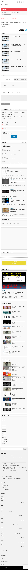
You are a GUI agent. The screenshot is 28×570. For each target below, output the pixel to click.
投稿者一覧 (3, 564)
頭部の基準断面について (16, 336)
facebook (21, 2)
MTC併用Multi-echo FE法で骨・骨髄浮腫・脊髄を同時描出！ (12, 457)
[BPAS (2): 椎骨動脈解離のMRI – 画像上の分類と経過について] (7, 389)
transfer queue (22, 99)
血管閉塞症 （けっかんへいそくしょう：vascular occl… (18, 67)
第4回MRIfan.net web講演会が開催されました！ (11, 154)
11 (21, 502)
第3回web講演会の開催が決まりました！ (10, 158)
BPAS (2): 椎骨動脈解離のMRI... (17, 388)
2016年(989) (4, 439)
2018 (2, 531)
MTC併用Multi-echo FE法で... (17, 316)
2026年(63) (4, 418)
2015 (2, 544)
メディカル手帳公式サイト (6, 489)
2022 (2, 513)
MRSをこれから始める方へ (15, 171)
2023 (2, 509)
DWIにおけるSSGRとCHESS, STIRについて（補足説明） (17, 182)
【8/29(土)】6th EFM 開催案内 (7, 476)
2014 (2, 548)
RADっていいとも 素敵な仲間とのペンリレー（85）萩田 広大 (13, 455)
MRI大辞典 (6, 4)
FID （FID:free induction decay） (17, 51)
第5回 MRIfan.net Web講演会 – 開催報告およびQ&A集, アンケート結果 (14, 470)
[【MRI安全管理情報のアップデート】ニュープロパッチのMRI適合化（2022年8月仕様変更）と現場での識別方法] (7, 327)
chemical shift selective (15, 36)
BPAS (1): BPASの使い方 (16, 331)
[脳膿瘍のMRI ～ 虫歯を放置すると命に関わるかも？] (7, 384)
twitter (19, 2)
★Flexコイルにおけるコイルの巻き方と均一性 (17, 201)
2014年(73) (4, 443)
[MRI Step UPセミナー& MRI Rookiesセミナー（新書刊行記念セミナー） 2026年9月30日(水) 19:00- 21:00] (7, 312)
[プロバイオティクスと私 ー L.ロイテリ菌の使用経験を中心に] (7, 379)
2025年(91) (4, 420)
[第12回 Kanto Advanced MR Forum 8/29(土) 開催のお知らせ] (7, 352)
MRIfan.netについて (5, 555)
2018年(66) (4, 435)
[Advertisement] (14, 239)
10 (9, 511)
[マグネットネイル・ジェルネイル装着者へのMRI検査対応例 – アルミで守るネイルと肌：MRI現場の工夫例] (7, 307)
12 (23, 502)
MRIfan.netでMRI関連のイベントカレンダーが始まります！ (13, 163)
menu (25, 1)
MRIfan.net (4, 2)
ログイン (13, 92)
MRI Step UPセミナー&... (16, 311)
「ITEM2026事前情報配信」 (7, 146)
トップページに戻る (5, 103)
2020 (2, 522)
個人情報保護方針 (5, 485)
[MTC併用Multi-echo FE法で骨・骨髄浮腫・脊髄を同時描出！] (7, 317)
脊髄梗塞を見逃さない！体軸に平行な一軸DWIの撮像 (11, 478)
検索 (25, 449)
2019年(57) (4, 433)
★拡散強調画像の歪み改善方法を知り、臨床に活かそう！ (17, 191)
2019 (2, 527)
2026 (2, 496)
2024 (2, 505)
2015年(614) (4, 441)
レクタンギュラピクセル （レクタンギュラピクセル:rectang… (18, 45)
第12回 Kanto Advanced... (16, 351)
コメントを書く (16, 12)
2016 (2, 540)
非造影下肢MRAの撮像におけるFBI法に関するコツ (17, 210)
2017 (2, 535)
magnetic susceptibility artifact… (17, 59)
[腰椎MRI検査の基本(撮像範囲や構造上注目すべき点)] (7, 399)
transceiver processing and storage (9, 96)
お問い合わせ (4, 487)
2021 (2, 518)
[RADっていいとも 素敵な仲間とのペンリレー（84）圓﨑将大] (7, 342)
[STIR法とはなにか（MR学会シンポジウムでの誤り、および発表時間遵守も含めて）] (7, 347)
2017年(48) (4, 437)
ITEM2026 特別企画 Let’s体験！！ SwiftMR (11, 150)
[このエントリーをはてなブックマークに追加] (26, 30)
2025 (2, 500)
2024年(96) (4, 422)
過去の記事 (24, 142)
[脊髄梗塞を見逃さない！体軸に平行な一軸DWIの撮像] (7, 322)
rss (17, 2)
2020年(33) (4, 431)
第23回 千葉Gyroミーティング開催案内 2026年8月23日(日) (12, 465)
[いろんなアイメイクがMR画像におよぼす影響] (7, 394)
